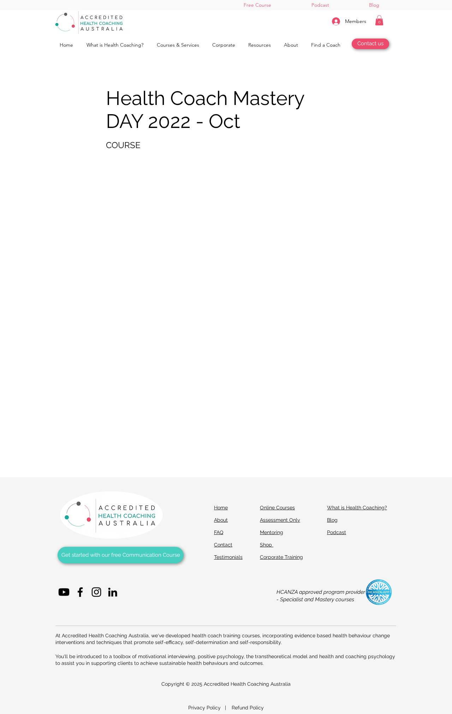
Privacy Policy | (210, 707)
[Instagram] (96, 592)
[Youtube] (64, 592)
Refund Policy (248, 707)
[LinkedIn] (112, 592)
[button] (379, 20)
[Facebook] (80, 592)
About (221, 520)
